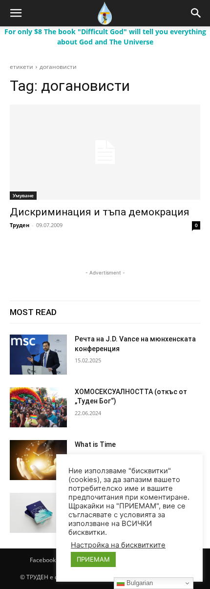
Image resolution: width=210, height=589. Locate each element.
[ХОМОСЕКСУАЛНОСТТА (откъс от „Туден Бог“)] (38, 407)
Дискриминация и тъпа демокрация (99, 212)
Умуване (23, 195)
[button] (15, 13)
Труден (19, 225)
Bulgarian (139, 583)
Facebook (43, 560)
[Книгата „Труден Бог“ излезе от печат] (38, 513)
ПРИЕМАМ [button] (93, 559)
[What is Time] (38, 460)
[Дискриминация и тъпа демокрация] (105, 152)
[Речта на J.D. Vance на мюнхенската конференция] (38, 355)
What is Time (95, 444)
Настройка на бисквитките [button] (118, 545)
